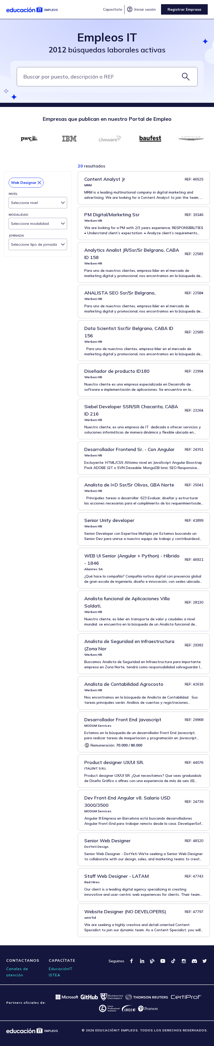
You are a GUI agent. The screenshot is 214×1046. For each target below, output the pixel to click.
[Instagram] (184, 961)
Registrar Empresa (184, 9)
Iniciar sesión (141, 9)
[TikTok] (173, 961)
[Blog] (152, 961)
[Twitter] (204, 961)
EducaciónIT (61, 968)
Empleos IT (107, 37)
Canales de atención (17, 971)
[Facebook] (131, 961)
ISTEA (54, 975)
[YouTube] (163, 961)
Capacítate (112, 9)
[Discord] (194, 961)
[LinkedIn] (142, 961)
